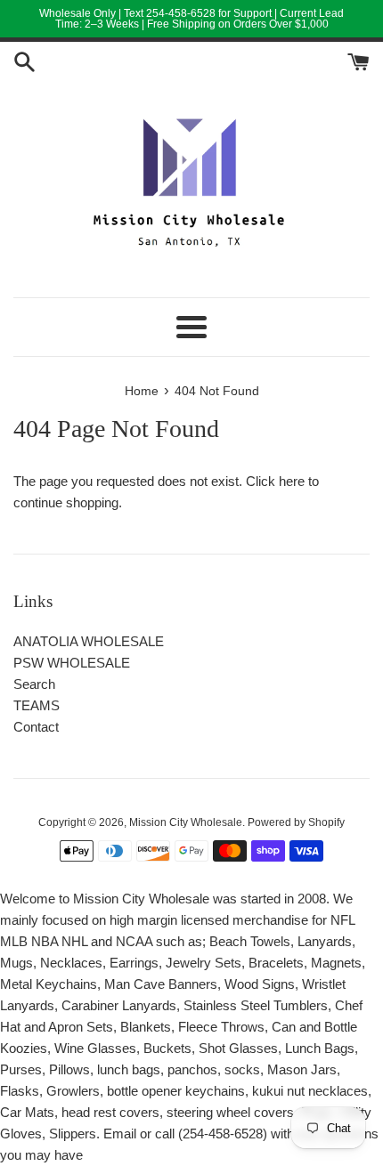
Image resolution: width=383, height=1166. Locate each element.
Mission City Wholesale (185, 822)
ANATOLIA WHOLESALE (88, 641)
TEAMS (36, 705)
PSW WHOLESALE (71, 662)
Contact (36, 726)
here (292, 481)
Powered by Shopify (296, 822)
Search (34, 684)
